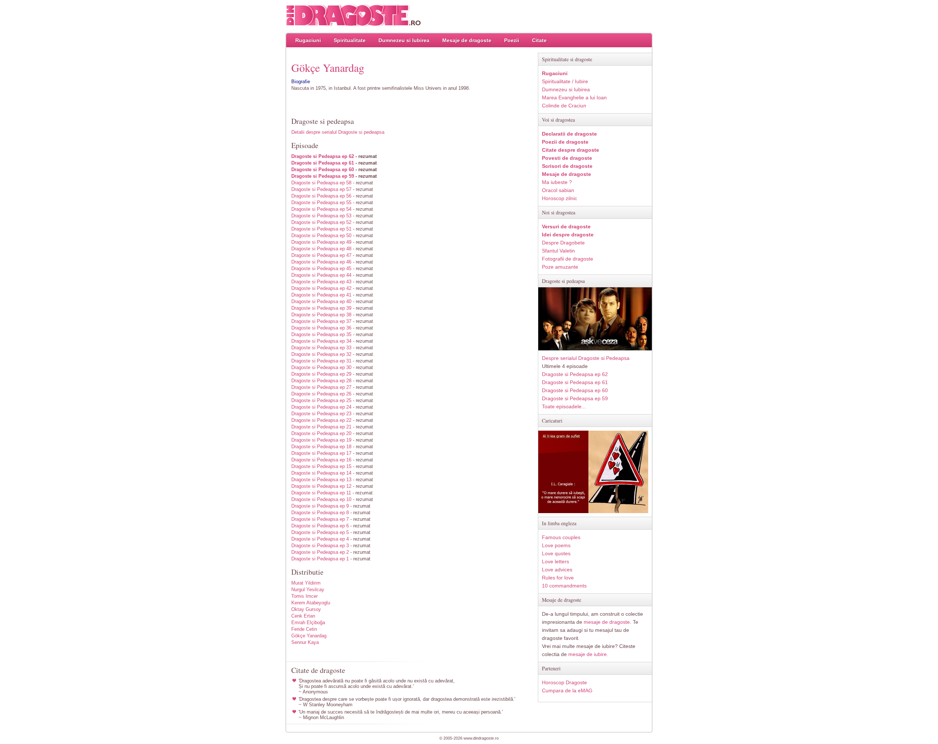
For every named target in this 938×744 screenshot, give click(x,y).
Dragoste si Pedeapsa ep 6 (320, 525)
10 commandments (564, 586)
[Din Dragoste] (353, 15)
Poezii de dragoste (565, 142)
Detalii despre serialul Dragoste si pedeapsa (337, 132)
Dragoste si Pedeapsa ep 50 (321, 235)
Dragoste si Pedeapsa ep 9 (320, 506)
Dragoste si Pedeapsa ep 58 (321, 182)
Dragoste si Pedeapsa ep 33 (321, 347)
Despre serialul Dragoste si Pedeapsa (585, 358)
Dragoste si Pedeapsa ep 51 (321, 229)
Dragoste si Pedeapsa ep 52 (321, 222)
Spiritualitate (350, 40)
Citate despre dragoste (570, 150)
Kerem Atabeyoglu (310, 602)
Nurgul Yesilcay (307, 589)
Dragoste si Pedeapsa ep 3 (320, 545)
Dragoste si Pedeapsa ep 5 (320, 532)
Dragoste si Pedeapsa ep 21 (321, 427)
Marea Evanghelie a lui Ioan (574, 97)
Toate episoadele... (564, 406)
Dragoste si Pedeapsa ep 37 (321, 321)
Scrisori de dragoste (567, 166)
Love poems (556, 545)
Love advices (557, 569)
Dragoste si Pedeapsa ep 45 (321, 268)
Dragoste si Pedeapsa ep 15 (321, 466)
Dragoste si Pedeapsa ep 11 (321, 493)
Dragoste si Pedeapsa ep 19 (321, 440)
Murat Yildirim (306, 583)
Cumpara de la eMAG (567, 690)
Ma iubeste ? (557, 182)
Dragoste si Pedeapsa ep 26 (321, 394)
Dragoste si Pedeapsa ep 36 (321, 328)
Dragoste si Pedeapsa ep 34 (321, 341)
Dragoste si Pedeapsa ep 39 (321, 308)
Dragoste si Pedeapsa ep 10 (321, 499)
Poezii (511, 40)
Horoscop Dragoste (564, 682)
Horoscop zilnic (559, 198)
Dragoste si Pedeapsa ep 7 (320, 519)
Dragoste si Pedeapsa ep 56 (321, 196)
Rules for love (558, 578)
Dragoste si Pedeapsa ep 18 (321, 446)
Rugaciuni (308, 40)
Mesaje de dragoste (466, 40)
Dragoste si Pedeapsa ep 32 (321, 354)
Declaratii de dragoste (569, 134)
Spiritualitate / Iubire (565, 81)
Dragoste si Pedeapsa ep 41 (321, 295)
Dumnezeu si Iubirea (403, 40)
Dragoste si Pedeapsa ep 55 (321, 202)
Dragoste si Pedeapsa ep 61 (322, 163)
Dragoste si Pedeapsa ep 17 (321, 453)
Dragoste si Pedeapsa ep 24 (321, 407)
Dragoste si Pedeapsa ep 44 (321, 275)
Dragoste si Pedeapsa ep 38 (321, 314)
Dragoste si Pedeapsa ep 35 (321, 334)
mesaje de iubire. (588, 654)
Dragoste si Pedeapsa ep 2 (320, 552)
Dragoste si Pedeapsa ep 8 (320, 512)
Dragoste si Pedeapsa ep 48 (321, 248)
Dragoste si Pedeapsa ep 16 (321, 460)
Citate (539, 40)
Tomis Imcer (304, 596)
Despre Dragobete (563, 243)
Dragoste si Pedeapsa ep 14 (321, 473)
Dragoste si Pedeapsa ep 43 (321, 281)
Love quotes (556, 553)
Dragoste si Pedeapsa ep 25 (321, 400)
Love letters (555, 561)
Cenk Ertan (303, 616)
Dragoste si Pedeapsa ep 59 (322, 176)
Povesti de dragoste (567, 158)
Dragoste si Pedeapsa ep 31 (321, 361)
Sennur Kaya (305, 642)
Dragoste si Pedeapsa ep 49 (321, 242)
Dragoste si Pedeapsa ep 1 (320, 558)
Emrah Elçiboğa (308, 622)
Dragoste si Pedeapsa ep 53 (321, 215)
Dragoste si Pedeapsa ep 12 (321, 486)
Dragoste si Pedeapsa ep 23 (321, 413)
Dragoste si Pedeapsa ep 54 (321, 209)
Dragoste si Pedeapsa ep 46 (321, 262)
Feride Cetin (304, 629)
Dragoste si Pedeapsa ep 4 (320, 539)
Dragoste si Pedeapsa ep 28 (321, 380)
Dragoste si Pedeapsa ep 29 (321, 374)
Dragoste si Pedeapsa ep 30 (321, 367)
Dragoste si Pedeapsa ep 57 (321, 189)
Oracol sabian (558, 190)
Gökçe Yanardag (308, 635)
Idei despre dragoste (568, 234)
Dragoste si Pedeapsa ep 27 (321, 387)
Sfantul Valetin (558, 251)
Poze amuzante (560, 267)
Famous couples (561, 537)
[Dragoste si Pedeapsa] (595, 348)
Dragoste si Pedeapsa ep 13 (321, 479)
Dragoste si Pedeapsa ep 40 (321, 301)
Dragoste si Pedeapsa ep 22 (321, 420)
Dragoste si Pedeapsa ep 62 (322, 156)
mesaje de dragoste (607, 622)
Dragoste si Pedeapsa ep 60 (322, 169)
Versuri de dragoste (566, 226)
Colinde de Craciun (564, 105)
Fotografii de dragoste (567, 259)
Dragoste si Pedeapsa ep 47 (321, 255)
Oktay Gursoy (306, 609)
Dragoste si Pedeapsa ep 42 (321, 288)
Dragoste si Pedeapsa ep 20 (321, 433)
